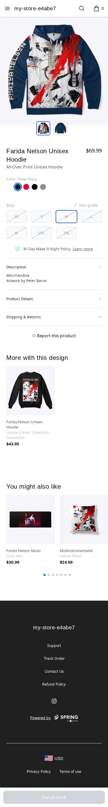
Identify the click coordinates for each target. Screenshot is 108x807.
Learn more (83, 248)
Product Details (19, 298)
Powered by (40, 718)
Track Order (54, 658)
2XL (42, 232)
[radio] (16, 217)
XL (17, 232)
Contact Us (54, 671)
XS (17, 216)
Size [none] (10, 205)
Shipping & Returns (23, 316)
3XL (66, 232)
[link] (30, 390)
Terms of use (70, 771)
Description (16, 266)
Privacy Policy (39, 771)
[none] (85, 205)
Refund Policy (54, 684)
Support (54, 645)
